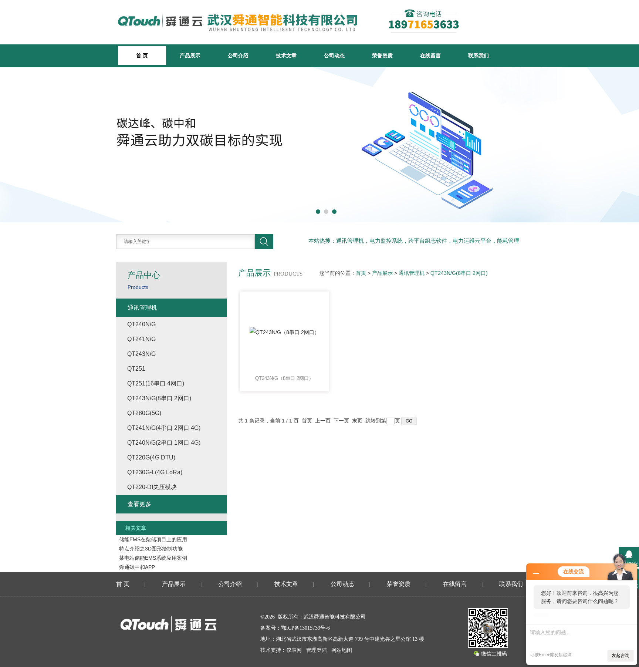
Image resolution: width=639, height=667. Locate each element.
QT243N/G (141, 354)
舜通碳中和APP (137, 567)
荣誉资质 (382, 55)
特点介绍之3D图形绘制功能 (151, 549)
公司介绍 (238, 55)
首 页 (122, 584)
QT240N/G (141, 324)
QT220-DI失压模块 (152, 487)
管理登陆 (316, 650)
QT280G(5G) (144, 413)
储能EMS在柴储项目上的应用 (153, 539)
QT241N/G (141, 339)
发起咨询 (620, 655)
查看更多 (139, 504)
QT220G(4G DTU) (151, 457)
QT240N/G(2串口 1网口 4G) (163, 442)
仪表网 (294, 650)
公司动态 (334, 55)
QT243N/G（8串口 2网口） (284, 378)
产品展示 (190, 55)
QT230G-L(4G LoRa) (154, 472)
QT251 (136, 368)
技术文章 (286, 55)
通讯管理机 (412, 273)
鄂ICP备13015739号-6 (305, 628)
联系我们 (478, 55)
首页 (361, 273)
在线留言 (430, 55)
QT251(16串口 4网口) (155, 383)
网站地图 (341, 650)
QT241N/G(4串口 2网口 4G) (163, 428)
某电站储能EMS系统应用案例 (153, 558)
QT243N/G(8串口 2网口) (459, 273)
